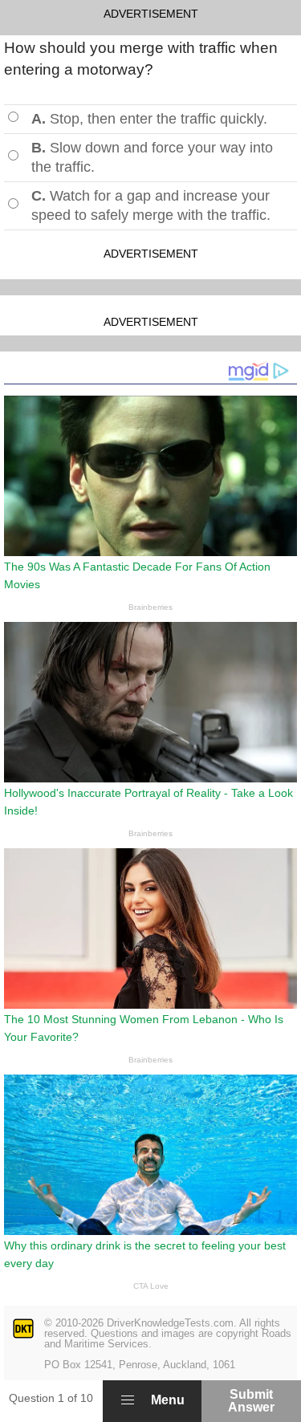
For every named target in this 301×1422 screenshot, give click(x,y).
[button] (128, 1400)
